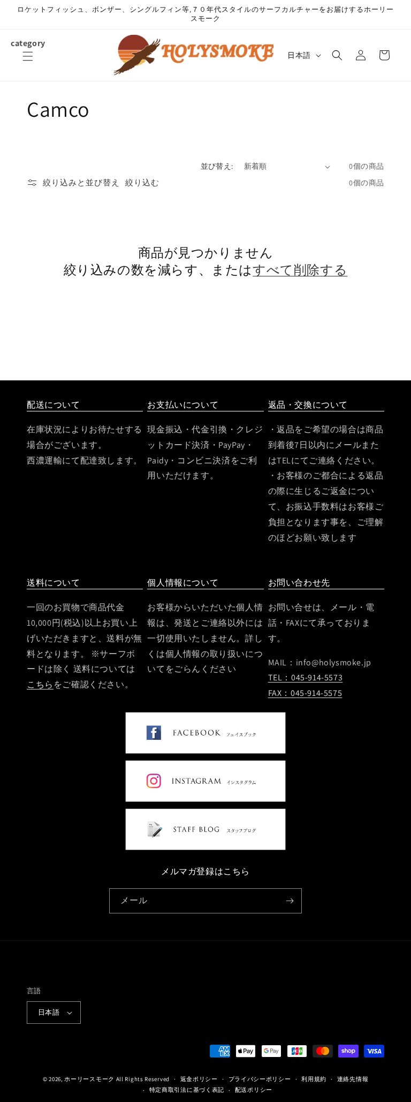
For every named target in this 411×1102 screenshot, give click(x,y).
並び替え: (217, 166)
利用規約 (313, 1079)
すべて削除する (300, 269)
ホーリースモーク (89, 1079)
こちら (40, 684)
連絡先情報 (353, 1079)
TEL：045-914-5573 (305, 677)
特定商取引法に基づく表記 (186, 1089)
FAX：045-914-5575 (305, 693)
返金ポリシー (199, 1079)
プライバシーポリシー (260, 1079)
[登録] (289, 900)
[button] (28, 62)
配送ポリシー (253, 1089)
